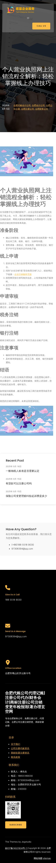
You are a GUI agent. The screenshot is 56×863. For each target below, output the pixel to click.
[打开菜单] (28, 18)
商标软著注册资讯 (20, 752)
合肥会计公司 (38, 105)
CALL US (41, 25)
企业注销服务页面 (23, 274)
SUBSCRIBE (15, 824)
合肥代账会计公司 (22, 105)
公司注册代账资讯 (20, 748)
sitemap (47, 858)
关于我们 (15, 744)
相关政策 (15, 757)
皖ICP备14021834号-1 (16, 848)
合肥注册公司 (27, 109)
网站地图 (38, 858)
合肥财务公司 (41, 109)
